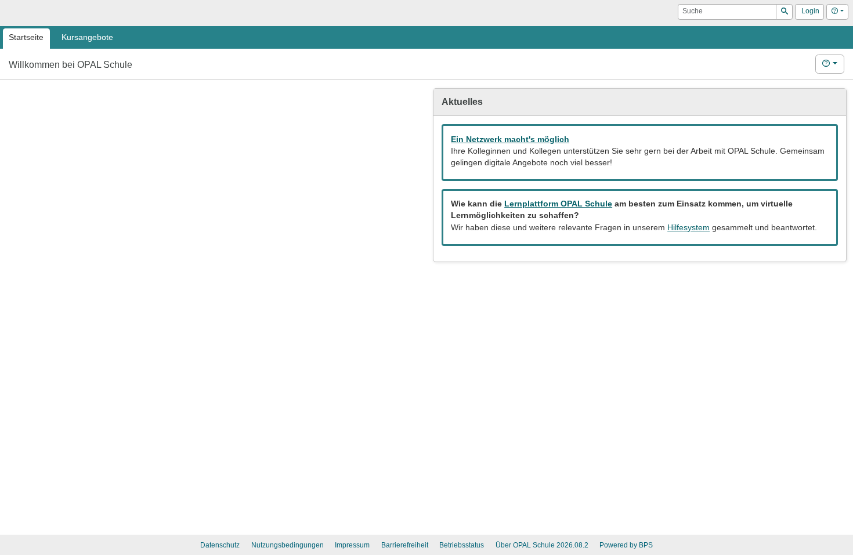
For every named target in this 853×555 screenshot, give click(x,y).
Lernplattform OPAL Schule (558, 203)
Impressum (352, 545)
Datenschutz (220, 545)
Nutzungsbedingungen (287, 545)
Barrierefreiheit (404, 545)
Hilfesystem (688, 227)
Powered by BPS (626, 545)
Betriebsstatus (461, 545)
